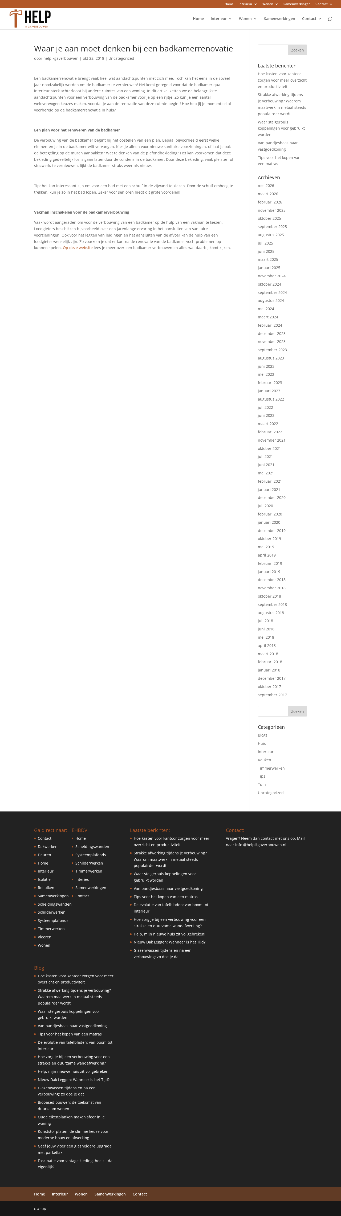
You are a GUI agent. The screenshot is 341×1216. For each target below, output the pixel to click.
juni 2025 (266, 251)
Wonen (267, 4)
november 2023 (272, 341)
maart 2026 (268, 193)
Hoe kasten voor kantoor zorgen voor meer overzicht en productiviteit (282, 80)
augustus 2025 (271, 234)
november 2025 (272, 210)
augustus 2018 (271, 612)
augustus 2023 (271, 358)
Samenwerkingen (297, 4)
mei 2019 (266, 546)
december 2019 (272, 530)
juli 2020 (265, 505)
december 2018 (272, 579)
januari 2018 (269, 670)
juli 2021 (265, 456)
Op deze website (78, 247)
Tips (261, 776)
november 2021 (272, 440)
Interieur (245, 4)
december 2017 (272, 678)
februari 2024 (270, 325)
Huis (262, 743)
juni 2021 (266, 464)
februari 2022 (270, 431)
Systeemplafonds (53, 920)
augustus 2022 (271, 399)
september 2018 (272, 604)
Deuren (44, 854)
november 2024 (272, 275)
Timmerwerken (271, 768)
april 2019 (267, 555)
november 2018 (272, 587)
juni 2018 (266, 628)
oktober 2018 (269, 596)
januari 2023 (269, 390)
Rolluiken (46, 887)
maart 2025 (268, 259)
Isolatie (44, 879)
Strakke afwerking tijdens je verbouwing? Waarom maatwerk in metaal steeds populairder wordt (74, 997)
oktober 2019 (269, 538)
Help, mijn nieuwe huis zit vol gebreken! (73, 1071)
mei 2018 (266, 637)
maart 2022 (268, 423)
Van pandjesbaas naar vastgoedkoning (72, 1025)
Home (229, 4)
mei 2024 (266, 308)
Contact (321, 4)
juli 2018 (265, 620)
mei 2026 (266, 185)
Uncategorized (121, 58)
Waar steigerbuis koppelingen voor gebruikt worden (281, 128)
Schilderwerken (52, 912)
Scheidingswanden (55, 904)
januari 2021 (269, 489)
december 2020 (272, 497)
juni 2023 (266, 366)
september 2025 (272, 226)
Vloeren (44, 936)
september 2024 (272, 292)
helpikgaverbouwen (61, 58)
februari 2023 (270, 382)
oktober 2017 (269, 686)
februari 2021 (270, 481)
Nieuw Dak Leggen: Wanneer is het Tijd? (73, 1079)
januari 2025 (269, 267)
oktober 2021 (269, 448)
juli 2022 (265, 407)
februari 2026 (270, 202)
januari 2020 (269, 522)
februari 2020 (270, 514)
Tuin (262, 784)
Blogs (262, 735)
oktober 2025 (269, 218)
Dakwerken (48, 846)
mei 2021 (266, 472)
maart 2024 (268, 316)
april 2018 (267, 645)
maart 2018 (268, 653)
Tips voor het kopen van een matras (70, 1034)
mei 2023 (266, 374)
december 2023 (272, 333)
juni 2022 (266, 415)
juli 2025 (265, 243)
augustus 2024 (271, 300)
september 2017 (272, 694)
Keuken (264, 759)
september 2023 (272, 349)
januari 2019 (269, 571)
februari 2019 (270, 563)
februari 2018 (270, 661)
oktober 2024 (269, 284)
